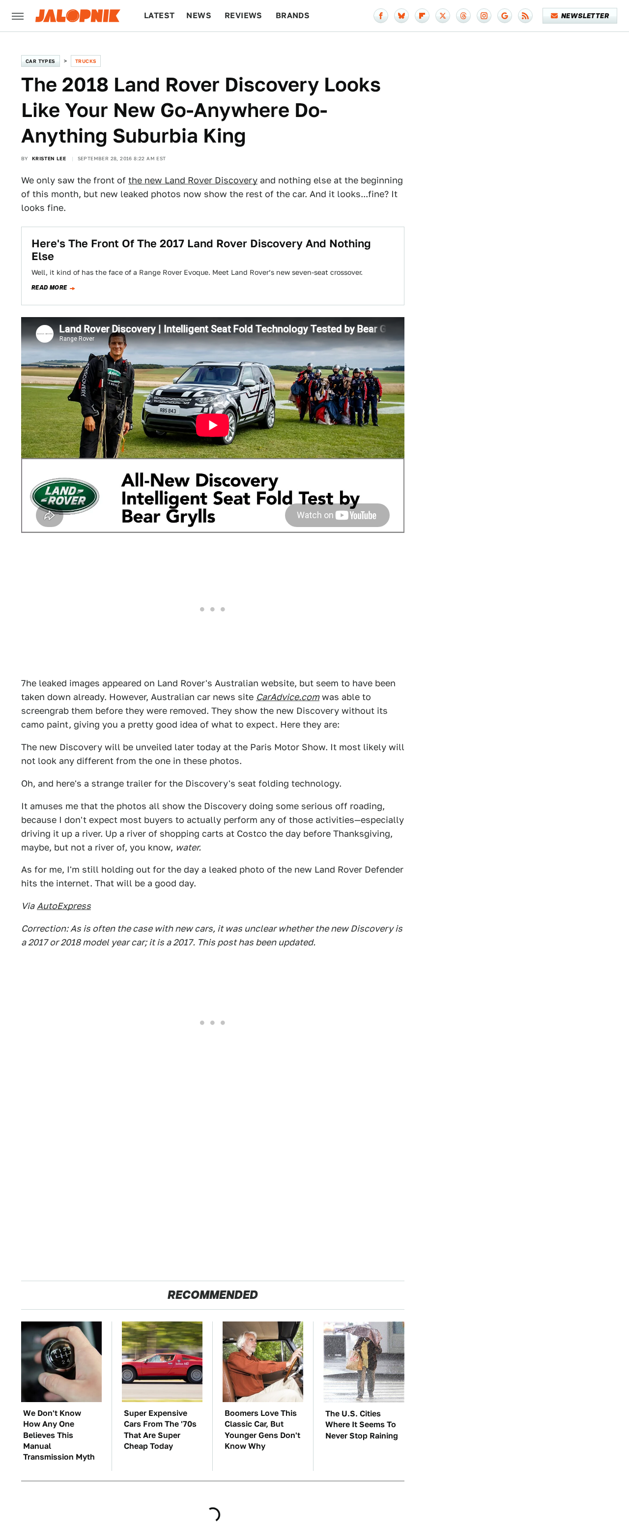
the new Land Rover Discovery (192, 180)
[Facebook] (380, 15)
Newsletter (585, 16)
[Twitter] (442, 15)
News (198, 15)
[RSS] (525, 15)
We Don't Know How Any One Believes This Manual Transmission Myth (59, 1435)
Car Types (41, 61)
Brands (293, 15)
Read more (49, 287)
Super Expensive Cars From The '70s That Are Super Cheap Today (160, 1429)
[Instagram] (484, 15)
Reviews (243, 15)
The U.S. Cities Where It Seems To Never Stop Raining (361, 1424)
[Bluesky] (401, 15)
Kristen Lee (49, 158)
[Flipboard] (422, 15)
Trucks (85, 61)
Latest (159, 15)
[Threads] (463, 15)
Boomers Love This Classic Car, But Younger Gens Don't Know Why (262, 1429)
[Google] (504, 15)
